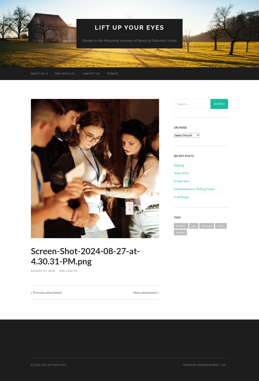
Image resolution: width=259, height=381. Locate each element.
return (221, 225)
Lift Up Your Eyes (129, 27)
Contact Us (91, 73)
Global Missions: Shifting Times (194, 189)
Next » (146, 293)
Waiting (179, 165)
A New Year (181, 181)
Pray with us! (65, 73)
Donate (113, 73)
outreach (206, 225)
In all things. (181, 197)
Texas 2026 (181, 173)
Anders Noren (207, 364)
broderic (181, 225)
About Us (37, 73)
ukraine (180, 232)
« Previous (46, 293)
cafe (193, 225)
